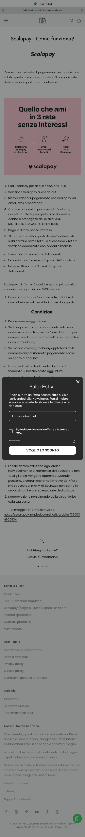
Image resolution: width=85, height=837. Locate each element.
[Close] (78, 382)
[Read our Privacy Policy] (74, 441)
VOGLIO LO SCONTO (42, 450)
